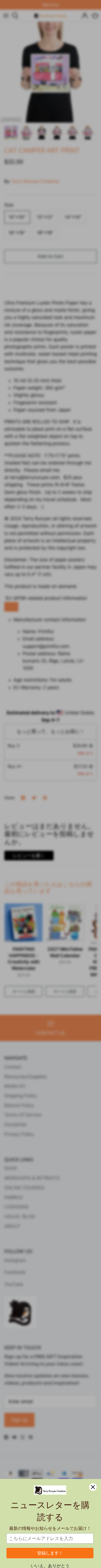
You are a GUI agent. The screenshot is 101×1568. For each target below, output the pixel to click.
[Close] (93, 1487)
